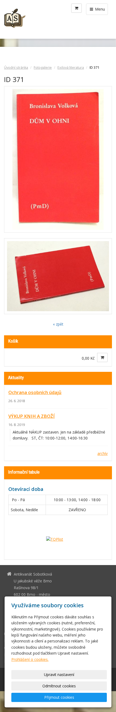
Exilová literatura (70, 67)
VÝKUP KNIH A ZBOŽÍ (31, 416)
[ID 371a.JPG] (58, 276)
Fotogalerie (43, 67)
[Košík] (76, 8)
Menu (99, 9)
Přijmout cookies (59, 697)
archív (102, 453)
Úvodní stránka (16, 67)
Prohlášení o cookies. (30, 659)
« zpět (58, 324)
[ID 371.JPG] (58, 159)
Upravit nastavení (59, 674)
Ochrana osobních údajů (35, 392)
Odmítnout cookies (59, 685)
